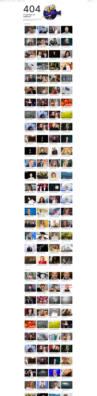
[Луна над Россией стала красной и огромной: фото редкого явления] (54, 189)
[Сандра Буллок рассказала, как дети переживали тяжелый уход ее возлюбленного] (42, 310)
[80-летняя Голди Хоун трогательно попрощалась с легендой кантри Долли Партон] (30, 237)
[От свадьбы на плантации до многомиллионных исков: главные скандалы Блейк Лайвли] (42, 225)
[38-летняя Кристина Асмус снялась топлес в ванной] (42, 274)
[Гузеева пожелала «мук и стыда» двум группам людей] (66, 56)
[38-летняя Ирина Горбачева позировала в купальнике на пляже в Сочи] (54, 201)
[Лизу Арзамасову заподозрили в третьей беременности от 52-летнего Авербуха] (42, 165)
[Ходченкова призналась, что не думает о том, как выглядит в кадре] (30, 104)
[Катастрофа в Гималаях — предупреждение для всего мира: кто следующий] (42, 68)
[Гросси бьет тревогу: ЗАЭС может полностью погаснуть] (30, 213)
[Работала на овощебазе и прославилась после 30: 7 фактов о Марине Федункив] (54, 177)
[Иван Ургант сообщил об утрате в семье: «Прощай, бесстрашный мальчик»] (42, 31)
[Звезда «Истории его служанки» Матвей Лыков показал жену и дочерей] (66, 140)
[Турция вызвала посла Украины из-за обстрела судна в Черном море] (54, 213)
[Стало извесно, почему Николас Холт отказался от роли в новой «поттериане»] (66, 334)
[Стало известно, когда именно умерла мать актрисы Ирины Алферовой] (54, 80)
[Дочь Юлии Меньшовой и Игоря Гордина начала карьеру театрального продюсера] (42, 56)
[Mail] (1, 1)
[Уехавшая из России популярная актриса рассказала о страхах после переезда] (66, 362)
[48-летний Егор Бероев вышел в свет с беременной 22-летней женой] (30, 80)
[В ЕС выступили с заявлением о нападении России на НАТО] (66, 92)
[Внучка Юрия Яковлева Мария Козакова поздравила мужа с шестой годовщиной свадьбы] (42, 43)
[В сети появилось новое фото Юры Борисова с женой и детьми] (54, 128)
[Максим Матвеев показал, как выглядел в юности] (30, 362)
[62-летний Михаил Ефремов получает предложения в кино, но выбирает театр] (30, 386)
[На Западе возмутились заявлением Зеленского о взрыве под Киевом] (66, 31)
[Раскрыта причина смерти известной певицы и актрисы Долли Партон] (66, 43)
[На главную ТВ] (2, 1)
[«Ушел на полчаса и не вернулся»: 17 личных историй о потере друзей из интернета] (42, 92)
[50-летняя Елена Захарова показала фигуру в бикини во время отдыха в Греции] (42, 104)
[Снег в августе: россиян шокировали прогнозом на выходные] (30, 116)
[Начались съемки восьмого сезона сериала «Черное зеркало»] (54, 322)
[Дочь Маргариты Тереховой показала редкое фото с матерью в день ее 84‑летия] (30, 31)
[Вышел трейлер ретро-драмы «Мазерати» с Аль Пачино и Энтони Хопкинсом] (54, 262)
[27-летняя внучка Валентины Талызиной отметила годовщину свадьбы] (66, 165)
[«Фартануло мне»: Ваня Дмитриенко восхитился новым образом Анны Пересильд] (30, 350)
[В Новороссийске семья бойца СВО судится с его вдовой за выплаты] (30, 56)
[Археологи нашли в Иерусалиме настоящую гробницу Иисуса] (66, 153)
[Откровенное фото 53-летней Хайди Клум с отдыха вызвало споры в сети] (42, 298)
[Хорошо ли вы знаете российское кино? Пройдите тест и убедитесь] (30, 322)
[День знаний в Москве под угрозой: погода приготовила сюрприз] (66, 128)
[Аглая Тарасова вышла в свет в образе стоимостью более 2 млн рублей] (42, 201)
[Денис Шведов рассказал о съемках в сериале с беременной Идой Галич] (54, 334)
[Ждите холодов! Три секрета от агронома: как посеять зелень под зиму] (66, 237)
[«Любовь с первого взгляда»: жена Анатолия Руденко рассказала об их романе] (54, 31)
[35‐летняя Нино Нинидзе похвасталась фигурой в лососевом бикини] (30, 286)
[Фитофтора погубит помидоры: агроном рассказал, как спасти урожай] (66, 104)
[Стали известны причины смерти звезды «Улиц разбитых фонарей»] (54, 56)
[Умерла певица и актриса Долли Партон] (66, 213)
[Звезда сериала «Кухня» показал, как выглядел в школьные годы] (54, 237)
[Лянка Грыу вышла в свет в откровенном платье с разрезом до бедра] (30, 177)
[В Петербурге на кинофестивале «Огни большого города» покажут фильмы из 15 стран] (54, 310)
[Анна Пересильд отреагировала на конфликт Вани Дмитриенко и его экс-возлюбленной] (42, 80)
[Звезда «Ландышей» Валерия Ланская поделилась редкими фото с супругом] (66, 225)
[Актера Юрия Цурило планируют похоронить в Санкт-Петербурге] (54, 68)
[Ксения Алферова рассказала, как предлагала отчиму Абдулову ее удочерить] (54, 43)
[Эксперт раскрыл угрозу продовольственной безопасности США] (30, 262)
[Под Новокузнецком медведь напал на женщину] (66, 386)
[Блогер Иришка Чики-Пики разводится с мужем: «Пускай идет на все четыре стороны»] (30, 189)
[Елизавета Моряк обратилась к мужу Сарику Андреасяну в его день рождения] (54, 249)
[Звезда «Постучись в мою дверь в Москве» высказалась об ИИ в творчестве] (42, 322)
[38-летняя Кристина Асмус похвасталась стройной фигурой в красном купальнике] (54, 92)
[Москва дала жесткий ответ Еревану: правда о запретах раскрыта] (30, 68)
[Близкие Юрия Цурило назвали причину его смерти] (66, 350)
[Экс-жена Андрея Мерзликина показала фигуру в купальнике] (54, 274)
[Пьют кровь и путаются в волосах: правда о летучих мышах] (42, 249)
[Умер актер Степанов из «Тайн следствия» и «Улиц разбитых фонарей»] (54, 362)
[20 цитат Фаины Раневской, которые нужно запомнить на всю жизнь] (54, 374)
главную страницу (31, 20)
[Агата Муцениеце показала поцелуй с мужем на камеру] (30, 225)
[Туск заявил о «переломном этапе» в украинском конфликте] (30, 165)
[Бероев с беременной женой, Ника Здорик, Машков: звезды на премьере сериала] (42, 116)
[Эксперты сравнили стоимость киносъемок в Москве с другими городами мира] (66, 262)
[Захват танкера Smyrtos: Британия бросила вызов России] (66, 374)
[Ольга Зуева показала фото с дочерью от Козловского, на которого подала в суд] (54, 153)
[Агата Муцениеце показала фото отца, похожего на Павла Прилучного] (42, 153)
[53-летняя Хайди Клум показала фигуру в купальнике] (54, 165)
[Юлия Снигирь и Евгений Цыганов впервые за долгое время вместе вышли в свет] (42, 189)
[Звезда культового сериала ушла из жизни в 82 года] (42, 350)
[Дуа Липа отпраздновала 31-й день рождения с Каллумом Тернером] (42, 334)
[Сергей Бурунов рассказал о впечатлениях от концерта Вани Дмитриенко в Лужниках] (30, 298)
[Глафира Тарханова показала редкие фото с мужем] (30, 43)
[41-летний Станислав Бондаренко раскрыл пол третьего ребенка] (54, 116)
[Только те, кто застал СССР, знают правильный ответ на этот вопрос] (66, 80)
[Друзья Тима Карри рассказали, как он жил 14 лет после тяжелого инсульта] (30, 274)
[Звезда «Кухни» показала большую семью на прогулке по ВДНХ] (54, 140)
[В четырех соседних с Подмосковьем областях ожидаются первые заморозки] (42, 177)
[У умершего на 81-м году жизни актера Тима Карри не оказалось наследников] (30, 92)
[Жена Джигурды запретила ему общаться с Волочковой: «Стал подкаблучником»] (42, 386)
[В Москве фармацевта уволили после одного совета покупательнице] (66, 286)
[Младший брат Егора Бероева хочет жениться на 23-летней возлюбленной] (66, 68)
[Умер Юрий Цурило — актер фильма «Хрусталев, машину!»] (54, 350)
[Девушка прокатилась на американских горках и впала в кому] (66, 249)
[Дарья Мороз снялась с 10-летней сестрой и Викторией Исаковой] (30, 249)
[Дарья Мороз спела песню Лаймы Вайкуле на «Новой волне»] (54, 386)
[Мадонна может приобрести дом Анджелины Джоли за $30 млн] (42, 237)
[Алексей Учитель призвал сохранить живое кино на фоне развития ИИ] (54, 298)
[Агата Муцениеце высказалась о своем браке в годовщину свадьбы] (42, 362)
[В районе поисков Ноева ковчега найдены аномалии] (30, 310)
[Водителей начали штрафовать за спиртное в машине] (54, 286)
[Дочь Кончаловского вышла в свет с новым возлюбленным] (30, 201)
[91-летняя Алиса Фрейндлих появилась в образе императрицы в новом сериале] (30, 374)
